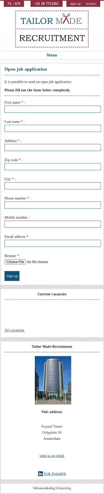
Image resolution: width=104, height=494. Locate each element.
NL (10, 4)
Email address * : (18, 237)
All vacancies (14, 330)
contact (91, 4)
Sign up (12, 276)
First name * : (15, 102)
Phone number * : (18, 198)
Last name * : (15, 122)
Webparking (63, 488)
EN (17, 4)
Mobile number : (17, 217)
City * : (10, 179)
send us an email (52, 456)
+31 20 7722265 (46, 4)
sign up (75, 4)
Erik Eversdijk (55, 474)
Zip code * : (14, 160)
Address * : (13, 141)
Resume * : (13, 256)
